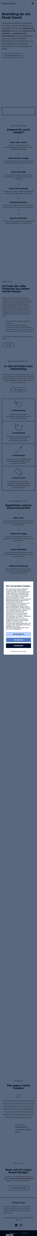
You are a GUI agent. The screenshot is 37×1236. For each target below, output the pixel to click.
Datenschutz (14, 651)
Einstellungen (18, 645)
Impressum (23, 651)
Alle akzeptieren (18, 634)
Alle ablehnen (18, 640)
